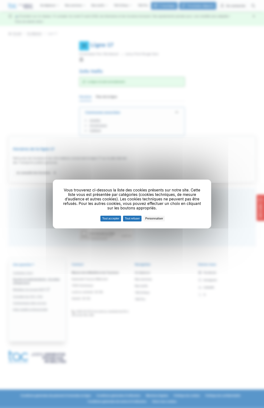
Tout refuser (132, 218)
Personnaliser (154, 218)
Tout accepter (110, 218)
